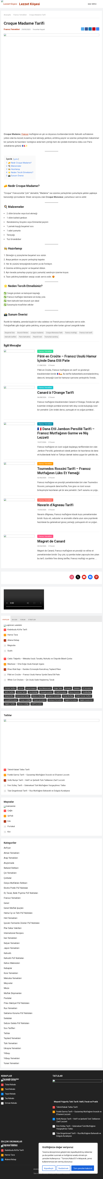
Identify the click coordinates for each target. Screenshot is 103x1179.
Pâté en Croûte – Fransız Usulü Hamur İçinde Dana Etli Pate (34, 674)
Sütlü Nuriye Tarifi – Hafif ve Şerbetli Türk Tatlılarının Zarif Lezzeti (36, 780)
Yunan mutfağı (25, 700)
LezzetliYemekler (11, 700)
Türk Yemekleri (10, 1043)
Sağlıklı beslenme (86, 700)
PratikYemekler (60, 692)
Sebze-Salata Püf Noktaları (16, 1023)
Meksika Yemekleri (13, 978)
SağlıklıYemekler (71, 700)
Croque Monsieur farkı (54, 333)
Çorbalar (68, 688)
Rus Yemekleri (10, 1008)
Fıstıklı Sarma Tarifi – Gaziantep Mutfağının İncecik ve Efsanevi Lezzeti (38, 775)
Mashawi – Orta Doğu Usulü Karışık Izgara (26, 664)
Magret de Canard (51, 541)
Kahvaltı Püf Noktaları (14, 958)
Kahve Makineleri (12, 963)
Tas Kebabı (9, 1098)
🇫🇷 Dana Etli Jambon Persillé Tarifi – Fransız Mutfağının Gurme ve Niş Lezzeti (65, 433)
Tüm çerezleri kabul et (82, 1168)
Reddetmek (63, 1168)
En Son (14, 620)
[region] (68, 1158)
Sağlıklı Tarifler (10, 704)
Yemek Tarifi (21, 692)
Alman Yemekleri (11, 853)
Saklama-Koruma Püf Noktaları (18, 1013)
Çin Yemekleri (10, 873)
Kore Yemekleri (11, 973)
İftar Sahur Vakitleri (12, 928)
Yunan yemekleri (40, 700)
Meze (6, 988)
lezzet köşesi (31, 688)
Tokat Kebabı (10, 1084)
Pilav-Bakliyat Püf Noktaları (16, 1003)
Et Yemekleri (87, 688)
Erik (9, 821)
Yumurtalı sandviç (51, 337)
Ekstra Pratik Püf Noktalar (16, 888)
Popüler (6, 620)
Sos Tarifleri (9, 1028)
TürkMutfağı (87, 692)
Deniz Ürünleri (74, 692)
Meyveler (9, 801)
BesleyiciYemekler (55, 700)
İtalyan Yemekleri (12, 943)
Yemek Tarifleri (10, 688)
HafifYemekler (37, 704)
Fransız (24, 134)
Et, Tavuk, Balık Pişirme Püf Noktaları (21, 893)
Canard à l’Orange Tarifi (55, 393)
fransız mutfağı (71, 333)
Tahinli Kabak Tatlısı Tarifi (19, 769)
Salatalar (77, 688)
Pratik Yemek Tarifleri (83, 696)
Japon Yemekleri (11, 948)
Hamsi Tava (13, 635)
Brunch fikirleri (22, 333)
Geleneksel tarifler (22, 696)
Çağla (10, 810)
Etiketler (32, 620)
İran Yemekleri (10, 938)
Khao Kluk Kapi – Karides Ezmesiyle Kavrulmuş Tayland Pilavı (34, 669)
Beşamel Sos (10, 333)
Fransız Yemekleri (20, 15)
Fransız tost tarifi (86, 333)
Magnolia (11, 645)
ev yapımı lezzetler (53, 696)
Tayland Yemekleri (12, 1038)
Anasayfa (7, 15)
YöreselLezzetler (46, 692)
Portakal (11, 826)
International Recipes (14, 933)
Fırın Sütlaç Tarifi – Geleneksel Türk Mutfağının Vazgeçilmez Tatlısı (37, 785)
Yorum (22, 620)
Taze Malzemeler (45, 688)
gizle (16, 159)
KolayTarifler (9, 696)
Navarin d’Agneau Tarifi (55, 505)
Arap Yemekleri (11, 858)
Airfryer (7, 848)
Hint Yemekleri (10, 918)
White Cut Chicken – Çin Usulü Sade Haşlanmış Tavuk (31, 680)
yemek (21, 688)
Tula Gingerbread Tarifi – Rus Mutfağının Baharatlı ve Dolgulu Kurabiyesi (39, 791)
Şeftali (10, 816)
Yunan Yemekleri (11, 1063)
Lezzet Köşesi (29, 4)
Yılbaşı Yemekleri (12, 1058)
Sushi (10, 651)
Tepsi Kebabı (10, 1094)
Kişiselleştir (49, 1168)
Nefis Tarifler (9, 692)
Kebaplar (8, 968)
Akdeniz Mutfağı (38, 696)
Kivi (9, 832)
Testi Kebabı (10, 1089)
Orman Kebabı (11, 1103)
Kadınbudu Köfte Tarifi (17, 629)
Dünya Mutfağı (68, 696)
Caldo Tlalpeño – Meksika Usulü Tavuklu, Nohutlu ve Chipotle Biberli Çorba (40, 658)
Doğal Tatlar (58, 688)
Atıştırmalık (9, 863)
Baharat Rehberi (11, 868)
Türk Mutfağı (33, 692)
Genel (6, 903)
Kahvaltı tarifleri (10, 337)
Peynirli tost (37, 337)
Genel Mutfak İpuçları (13, 908)
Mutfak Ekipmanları (13, 993)
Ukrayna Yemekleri (12, 1048)
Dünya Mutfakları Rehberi (15, 883)
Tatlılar (8, 715)
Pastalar (8, 998)
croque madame (37, 333)
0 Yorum (51, 365)
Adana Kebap (13, 640)
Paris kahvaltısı (24, 337)
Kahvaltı (7, 953)
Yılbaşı (7, 1053)
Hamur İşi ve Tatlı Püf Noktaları (18, 913)
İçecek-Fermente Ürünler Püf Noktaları (22, 923)
